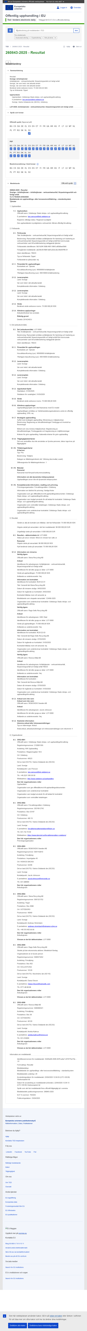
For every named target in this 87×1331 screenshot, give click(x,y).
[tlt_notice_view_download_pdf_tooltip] (11, 148)
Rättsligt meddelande (13, 1163)
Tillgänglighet (10, 1171)
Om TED (8, 1182)
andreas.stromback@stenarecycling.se (42, 926)
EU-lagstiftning (10, 1198)
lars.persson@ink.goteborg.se (33, 99)
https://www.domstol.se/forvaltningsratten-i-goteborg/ (46, 835)
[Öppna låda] (8, 63)
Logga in (63, 8)
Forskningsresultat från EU (15, 1206)
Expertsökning (36, 38)
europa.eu (23, 1233)
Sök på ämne (49, 38)
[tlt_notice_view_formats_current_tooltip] (75, 183)
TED (7, 46)
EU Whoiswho (10, 1210)
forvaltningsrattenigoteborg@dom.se (41, 829)
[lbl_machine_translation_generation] (38, 164)
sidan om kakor (56, 1316)
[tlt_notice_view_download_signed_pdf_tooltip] (29, 133)
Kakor (7, 1167)
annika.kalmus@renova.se (38, 1035)
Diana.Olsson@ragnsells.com (39, 984)
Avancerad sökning (22, 38)
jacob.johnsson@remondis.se (39, 879)
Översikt (8, 1187)
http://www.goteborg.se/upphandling (40, 779)
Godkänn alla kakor (17, 1325)
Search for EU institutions (14, 1267)
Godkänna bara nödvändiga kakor (43, 1325)
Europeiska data (11, 1202)
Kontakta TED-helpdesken (14, 1141)
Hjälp (7, 1136)
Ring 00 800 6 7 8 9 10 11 (14, 1243)
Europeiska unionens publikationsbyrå (20, 1121)
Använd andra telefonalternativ (16, 1248)
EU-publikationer (11, 1215)
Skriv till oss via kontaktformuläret (17, 1252)
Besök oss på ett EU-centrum (15, 1256)
